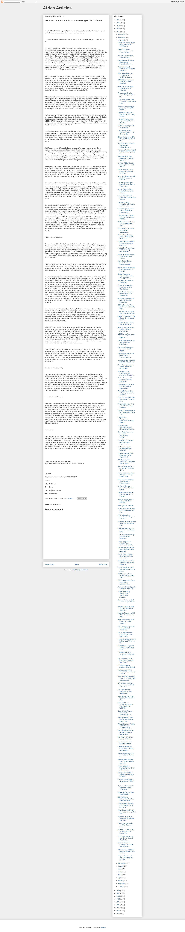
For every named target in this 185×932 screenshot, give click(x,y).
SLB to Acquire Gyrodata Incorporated (126, 126)
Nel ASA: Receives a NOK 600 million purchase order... (126, 615)
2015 (118, 908)
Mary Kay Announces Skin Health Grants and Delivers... (127, 178)
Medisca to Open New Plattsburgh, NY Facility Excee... (126, 114)
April (120, 878)
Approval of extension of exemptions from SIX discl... (126, 468)
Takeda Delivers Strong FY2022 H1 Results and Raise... (127, 101)
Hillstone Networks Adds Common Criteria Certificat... (126, 621)
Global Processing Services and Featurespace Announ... (124, 594)
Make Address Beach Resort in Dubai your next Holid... (125, 660)
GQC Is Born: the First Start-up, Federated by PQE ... (126, 306)
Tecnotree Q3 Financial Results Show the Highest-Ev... (126, 386)
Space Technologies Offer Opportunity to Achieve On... (126, 138)
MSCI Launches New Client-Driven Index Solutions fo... (125, 634)
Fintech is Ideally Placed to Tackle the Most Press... (126, 256)
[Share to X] (82, 498)
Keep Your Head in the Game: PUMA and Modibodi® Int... (125, 732)
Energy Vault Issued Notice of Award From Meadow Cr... (126, 132)
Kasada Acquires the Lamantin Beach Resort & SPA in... (126, 671)
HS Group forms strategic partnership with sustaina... (126, 536)
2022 (118, 32)
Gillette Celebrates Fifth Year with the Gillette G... (126, 755)
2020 (118, 893)
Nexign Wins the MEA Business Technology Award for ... (126, 774)
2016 (118, 905)
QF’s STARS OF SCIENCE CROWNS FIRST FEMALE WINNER (125, 705)
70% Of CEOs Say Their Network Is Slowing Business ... (126, 406)
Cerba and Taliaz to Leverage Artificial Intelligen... (124, 448)
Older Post (103, 564)
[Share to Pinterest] (86, 498)
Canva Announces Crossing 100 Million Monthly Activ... (125, 844)
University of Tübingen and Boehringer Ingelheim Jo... (125, 442)
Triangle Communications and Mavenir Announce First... (126, 412)
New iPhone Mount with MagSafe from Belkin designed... (126, 549)
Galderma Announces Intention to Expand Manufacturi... (125, 838)
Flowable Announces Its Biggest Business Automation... (126, 329)
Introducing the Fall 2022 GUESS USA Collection (126, 361)
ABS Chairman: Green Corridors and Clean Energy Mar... (125, 719)
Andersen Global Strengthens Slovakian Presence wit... (126, 204)
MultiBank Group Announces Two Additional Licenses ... (126, 373)
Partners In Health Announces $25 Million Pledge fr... (126, 68)
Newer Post (49, 564)
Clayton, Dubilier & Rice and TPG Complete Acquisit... (126, 857)
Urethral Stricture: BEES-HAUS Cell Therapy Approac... (126, 243)
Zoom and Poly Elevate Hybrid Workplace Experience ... (126, 787)
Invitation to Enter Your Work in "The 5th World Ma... (126, 698)
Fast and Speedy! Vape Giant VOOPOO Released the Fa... (126, 355)
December (122, 34)
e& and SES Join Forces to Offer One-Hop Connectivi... (126, 831)
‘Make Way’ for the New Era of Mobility (126, 793)
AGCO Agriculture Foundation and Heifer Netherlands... (126, 768)
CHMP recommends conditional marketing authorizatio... (126, 748)
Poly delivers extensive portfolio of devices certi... (125, 825)
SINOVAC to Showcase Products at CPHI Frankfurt (126, 81)
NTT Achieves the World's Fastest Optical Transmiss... (126, 628)
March (120, 880)
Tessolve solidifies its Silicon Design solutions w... (126, 95)
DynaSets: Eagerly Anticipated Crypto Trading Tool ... (125, 691)
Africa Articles (57, 8)
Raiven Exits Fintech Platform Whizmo (125, 743)
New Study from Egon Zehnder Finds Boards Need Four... (126, 184)
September (122, 863)
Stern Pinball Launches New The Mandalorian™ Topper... (126, 434)
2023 (118, 28)
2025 (118, 23)
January (121, 886)
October (121, 40)
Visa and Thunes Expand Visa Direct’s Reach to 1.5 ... (126, 510)
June (120, 872)
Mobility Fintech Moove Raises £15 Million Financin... (126, 501)
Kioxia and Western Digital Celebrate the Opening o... (127, 151)
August (120, 866)
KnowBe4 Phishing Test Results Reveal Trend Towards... (126, 608)
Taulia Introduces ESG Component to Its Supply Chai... (125, 455)
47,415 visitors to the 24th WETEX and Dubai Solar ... (126, 223)
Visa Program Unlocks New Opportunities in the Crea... (126, 761)
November (122, 37)
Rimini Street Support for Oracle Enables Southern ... (126, 342)
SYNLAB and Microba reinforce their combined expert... (125, 75)
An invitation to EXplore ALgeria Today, (126, 56)
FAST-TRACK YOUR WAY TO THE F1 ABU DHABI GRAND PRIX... (127, 678)
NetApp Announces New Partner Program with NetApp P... (126, 562)
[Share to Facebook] (84, 498)
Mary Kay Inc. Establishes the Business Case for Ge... (126, 399)
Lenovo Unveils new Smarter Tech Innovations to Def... (125, 543)
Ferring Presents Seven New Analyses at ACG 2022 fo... (126, 217)
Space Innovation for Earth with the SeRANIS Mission (127, 197)
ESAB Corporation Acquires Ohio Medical (126, 666)
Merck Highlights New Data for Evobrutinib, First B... (125, 191)
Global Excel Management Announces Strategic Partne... (126, 419)
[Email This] (78, 498)
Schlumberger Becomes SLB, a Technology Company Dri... (126, 210)
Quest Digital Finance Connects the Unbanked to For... (125, 713)
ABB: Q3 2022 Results (125, 505)
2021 (118, 890)
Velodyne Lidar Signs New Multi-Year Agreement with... (127, 523)
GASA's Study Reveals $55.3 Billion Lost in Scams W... (125, 805)
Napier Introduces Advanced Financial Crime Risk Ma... (125, 51)
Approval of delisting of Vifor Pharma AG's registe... (125, 349)
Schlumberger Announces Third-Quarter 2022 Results (126, 269)
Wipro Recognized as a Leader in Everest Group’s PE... (126, 366)
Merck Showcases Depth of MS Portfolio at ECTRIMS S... (126, 44)
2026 (118, 20)
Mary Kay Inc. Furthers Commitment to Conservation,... (125, 481)
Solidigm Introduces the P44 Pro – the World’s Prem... (126, 530)
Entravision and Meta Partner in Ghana (125, 738)
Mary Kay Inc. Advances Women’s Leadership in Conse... (126, 851)
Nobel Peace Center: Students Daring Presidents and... (125, 262)
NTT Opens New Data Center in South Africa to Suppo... (126, 171)
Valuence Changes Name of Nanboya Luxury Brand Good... (126, 474)
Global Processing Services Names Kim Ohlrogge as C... (126, 276)
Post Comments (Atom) (80, 570)
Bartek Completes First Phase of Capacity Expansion (125, 379)
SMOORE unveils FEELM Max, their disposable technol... (126, 318)
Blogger (103, 927)
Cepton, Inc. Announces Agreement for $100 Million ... (126, 108)
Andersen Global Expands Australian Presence (127, 588)
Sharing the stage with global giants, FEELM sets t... (126, 781)
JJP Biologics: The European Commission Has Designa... (126, 461)
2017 (118, 902)
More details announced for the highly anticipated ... (126, 230)
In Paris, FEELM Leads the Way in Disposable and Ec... (126, 165)
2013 (118, 914)
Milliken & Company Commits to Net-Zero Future (126, 488)
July (119, 869)
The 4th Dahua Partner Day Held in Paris (126, 323)
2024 (118, 26)
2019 (118, 896)
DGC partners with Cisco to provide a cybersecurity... (126, 582)
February (121, 883)
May (120, 875)
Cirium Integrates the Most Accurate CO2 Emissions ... (125, 556)
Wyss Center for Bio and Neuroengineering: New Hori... (127, 812)
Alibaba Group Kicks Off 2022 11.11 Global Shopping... (126, 300)
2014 (118, 911)
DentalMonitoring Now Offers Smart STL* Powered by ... (125, 293)
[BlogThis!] (80, 498)
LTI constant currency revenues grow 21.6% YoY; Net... (126, 685)
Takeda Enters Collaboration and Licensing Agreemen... (126, 427)
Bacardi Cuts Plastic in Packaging (125, 281)
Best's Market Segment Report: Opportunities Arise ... (126, 647)
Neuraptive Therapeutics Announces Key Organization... (126, 249)
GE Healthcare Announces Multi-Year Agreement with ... (126, 799)
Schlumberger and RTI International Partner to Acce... (126, 569)
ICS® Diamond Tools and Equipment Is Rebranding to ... (126, 145)
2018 (118, 899)
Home (76, 564)
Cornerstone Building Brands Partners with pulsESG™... (126, 236)
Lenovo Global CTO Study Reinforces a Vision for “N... (127, 641)
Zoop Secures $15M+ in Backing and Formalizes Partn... (126, 62)
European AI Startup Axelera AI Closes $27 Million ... (126, 158)
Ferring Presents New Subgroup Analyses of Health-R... (126, 392)
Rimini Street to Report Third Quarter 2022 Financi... (125, 494)
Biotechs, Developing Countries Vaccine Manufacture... (125, 287)
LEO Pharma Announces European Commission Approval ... (126, 336)
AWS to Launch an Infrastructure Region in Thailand (126, 517)
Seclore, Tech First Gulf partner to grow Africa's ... (126, 601)
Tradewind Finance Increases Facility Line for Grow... (126, 654)
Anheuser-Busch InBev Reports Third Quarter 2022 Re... (126, 121)
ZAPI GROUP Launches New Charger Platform (126, 312)
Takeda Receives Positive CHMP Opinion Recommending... (126, 726)
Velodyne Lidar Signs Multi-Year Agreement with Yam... (126, 818)
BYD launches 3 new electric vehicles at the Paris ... (126, 575)
